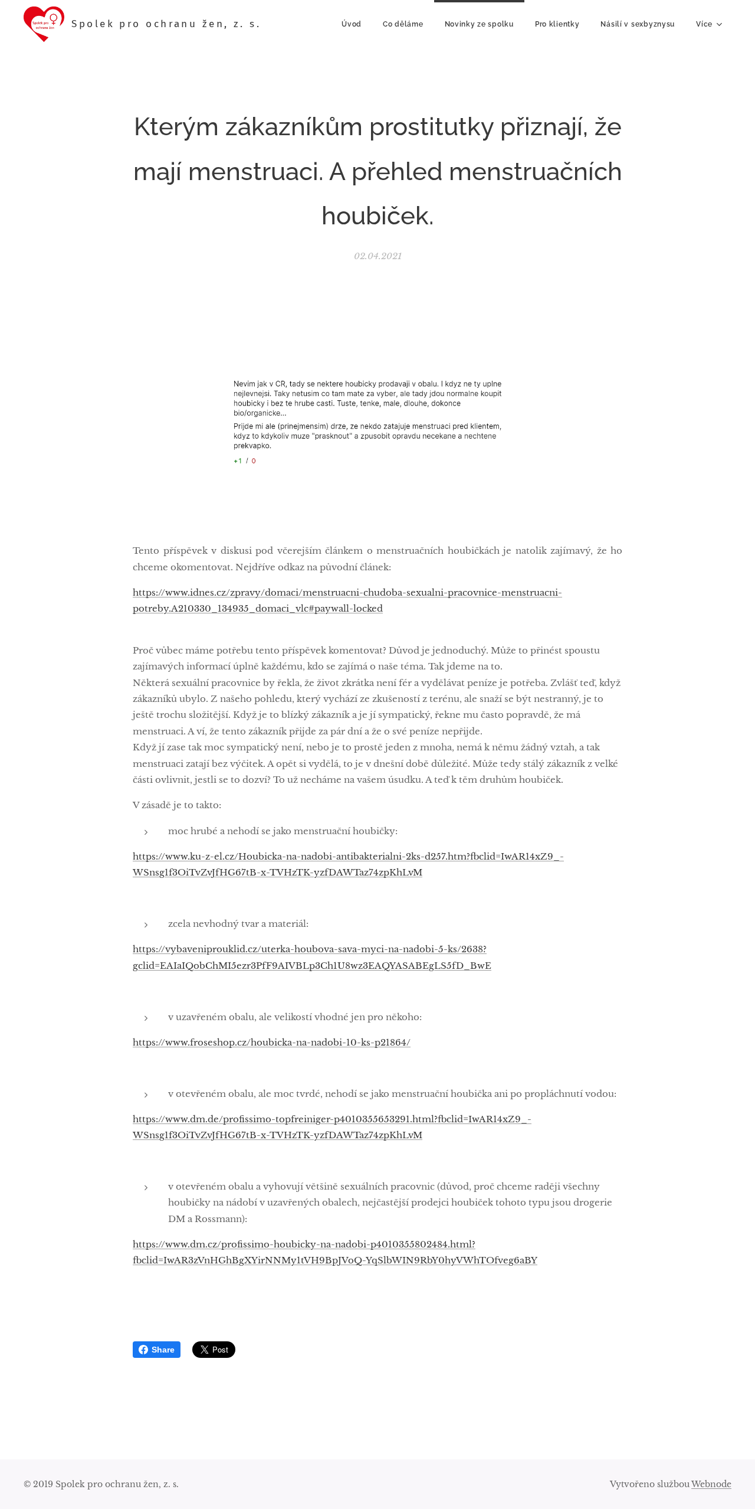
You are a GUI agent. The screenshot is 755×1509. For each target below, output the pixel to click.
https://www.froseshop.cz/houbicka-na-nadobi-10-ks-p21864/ (272, 1042)
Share (163, 1349)
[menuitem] (351, 24)
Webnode (711, 1484)
